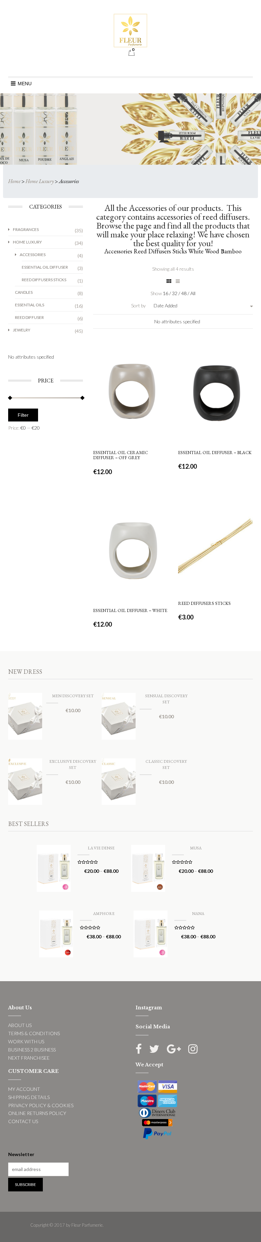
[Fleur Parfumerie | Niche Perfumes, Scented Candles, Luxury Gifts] (130, 30)
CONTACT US (23, 1121)
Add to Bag (130, 428)
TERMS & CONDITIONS (34, 1033)
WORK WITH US (26, 1041)
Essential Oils (29, 304)
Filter (23, 415)
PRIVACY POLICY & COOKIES (40, 1105)
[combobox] (184, 305)
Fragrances (26, 229)
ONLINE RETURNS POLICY (37, 1113)
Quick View (130, 361)
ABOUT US (20, 1025)
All (192, 293)
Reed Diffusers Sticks (44, 279)
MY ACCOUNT (24, 1089)
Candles (24, 292)
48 (184, 293)
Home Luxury (39, 181)
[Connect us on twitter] (154, 1049)
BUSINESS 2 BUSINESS (32, 1049)
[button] (25, 83)
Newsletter (21, 1154)
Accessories (33, 254)
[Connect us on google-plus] (174, 1049)
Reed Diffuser (29, 317)
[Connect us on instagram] (192, 1049)
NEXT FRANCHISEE (29, 1058)
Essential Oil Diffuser (45, 267)
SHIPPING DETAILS (29, 1097)
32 (175, 293)
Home (14, 181)
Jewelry (21, 329)
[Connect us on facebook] (139, 1049)
